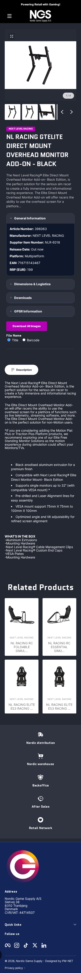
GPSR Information (28, 311)
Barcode (32, 340)
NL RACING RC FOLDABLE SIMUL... (22, 647)
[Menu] (9, 16)
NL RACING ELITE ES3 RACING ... (22, 706)
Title (15, 340)
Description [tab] (24, 369)
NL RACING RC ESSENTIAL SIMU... (59, 647)
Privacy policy (14, 968)
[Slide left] (62, 112)
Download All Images (27, 326)
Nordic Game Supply (29, 961)
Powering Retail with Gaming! (40, 4)
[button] (12, 36)
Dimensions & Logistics (32, 284)
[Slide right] (71, 112)
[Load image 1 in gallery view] (12, 112)
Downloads (23, 298)
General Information (30, 218)
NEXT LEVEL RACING (21, 129)
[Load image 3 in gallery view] (47, 112)
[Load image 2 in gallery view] (30, 112)
